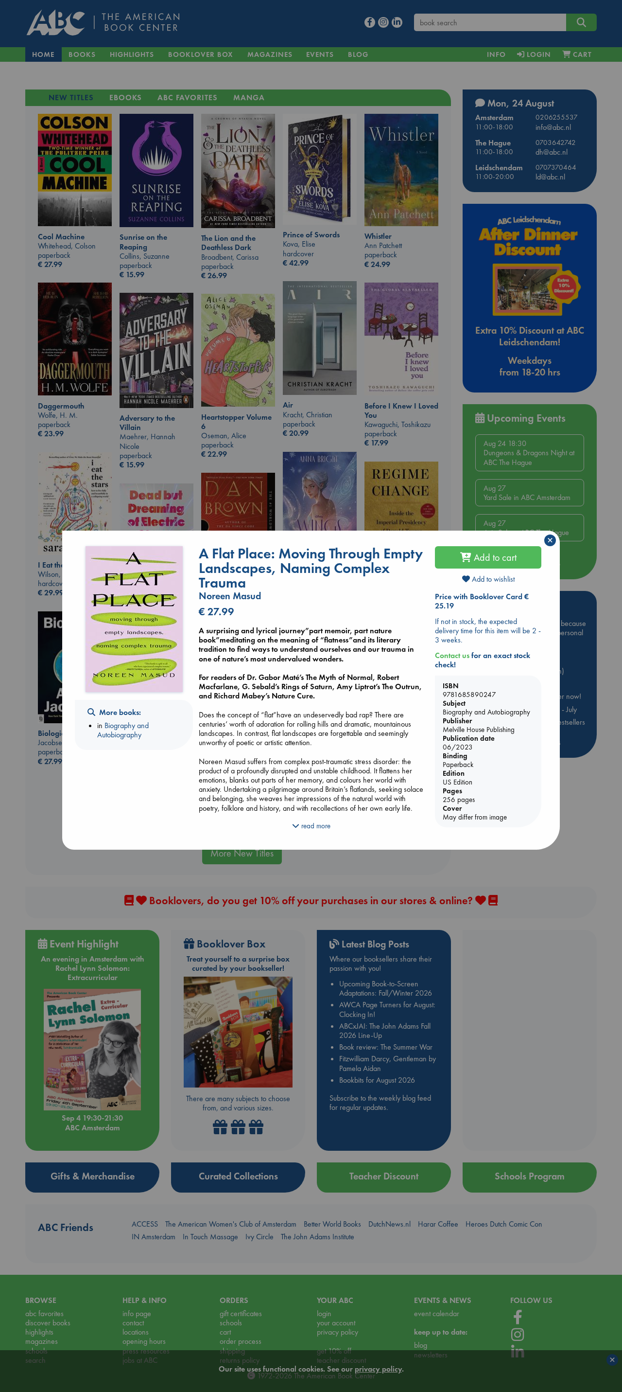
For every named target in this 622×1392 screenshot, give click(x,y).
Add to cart (494, 557)
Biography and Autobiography (123, 730)
